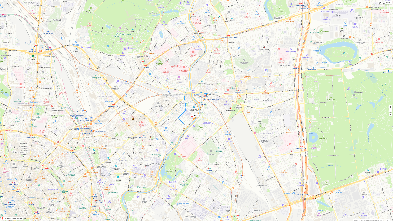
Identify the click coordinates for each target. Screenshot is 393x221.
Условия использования (365, 220)
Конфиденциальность (376, 220)
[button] (380, 2)
